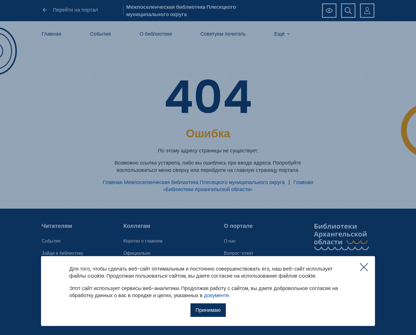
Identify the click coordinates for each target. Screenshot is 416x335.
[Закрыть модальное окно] (364, 267)
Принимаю (208, 310)
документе (216, 295)
